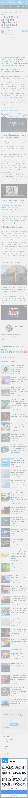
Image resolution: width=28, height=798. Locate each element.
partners (10, 765)
